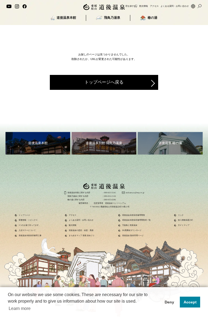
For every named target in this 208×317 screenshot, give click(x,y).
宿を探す (129, 6)
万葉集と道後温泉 (129, 225)
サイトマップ (183, 225)
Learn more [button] (20, 308)
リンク (181, 215)
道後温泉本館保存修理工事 (30, 235)
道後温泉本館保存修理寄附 (133, 215)
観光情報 (143, 6)
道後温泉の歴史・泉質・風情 (81, 230)
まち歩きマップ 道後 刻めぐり (82, 235)
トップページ (24, 215)
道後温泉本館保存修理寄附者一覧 (136, 220)
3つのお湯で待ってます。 (30, 225)
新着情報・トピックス (28, 220)
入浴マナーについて (27, 230)
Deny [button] (169, 302)
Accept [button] (190, 302)
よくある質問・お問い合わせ (175, 6)
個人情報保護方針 (185, 220)
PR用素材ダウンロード (132, 230)
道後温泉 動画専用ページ (133, 235)
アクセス (154, 6)
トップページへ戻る (103, 82)
